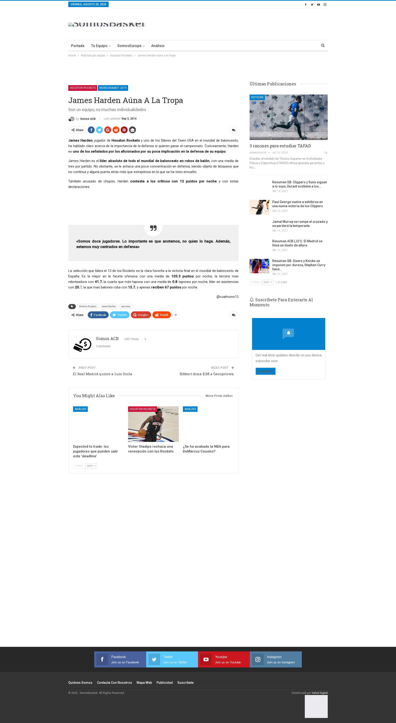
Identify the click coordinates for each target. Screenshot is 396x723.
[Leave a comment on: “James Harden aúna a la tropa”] (234, 130)
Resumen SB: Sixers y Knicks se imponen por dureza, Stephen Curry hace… (298, 265)
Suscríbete (185, 682)
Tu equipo (99, 46)
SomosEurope (129, 46)
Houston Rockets (83, 87)
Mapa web (144, 682)
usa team (125, 306)
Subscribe (265, 371)
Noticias (257, 97)
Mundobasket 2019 (112, 87)
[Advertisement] (244, 23)
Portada (77, 46)
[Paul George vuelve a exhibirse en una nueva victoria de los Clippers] (259, 207)
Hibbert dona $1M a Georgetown (206, 373)
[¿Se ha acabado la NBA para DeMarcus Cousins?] (208, 424)
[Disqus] (153, 566)
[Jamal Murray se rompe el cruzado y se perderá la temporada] (259, 227)
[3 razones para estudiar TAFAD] (289, 117)
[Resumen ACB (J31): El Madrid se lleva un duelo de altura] (259, 246)
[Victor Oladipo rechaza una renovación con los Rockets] (153, 424)
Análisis (158, 46)
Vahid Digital (320, 693)
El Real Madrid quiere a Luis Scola (102, 373)
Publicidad (165, 682)
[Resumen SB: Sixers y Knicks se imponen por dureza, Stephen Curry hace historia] (259, 266)
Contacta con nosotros (114, 682)
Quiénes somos (80, 682)
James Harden (109, 306)
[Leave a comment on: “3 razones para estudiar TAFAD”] (326, 152)
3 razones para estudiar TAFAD (280, 145)
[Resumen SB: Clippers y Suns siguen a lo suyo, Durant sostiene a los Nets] (259, 187)
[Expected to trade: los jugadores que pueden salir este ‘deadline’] (98, 424)
